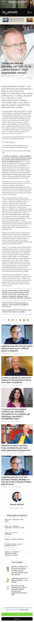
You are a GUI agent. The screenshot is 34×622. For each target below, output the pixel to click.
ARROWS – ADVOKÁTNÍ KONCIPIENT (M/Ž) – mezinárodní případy (12, 553)
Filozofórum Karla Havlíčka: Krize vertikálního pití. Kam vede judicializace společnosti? (16, 448)
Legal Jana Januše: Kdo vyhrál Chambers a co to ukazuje (19, 580)
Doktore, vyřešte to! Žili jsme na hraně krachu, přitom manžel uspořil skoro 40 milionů (19, 571)
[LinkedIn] (9, 320)
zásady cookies (24, 609)
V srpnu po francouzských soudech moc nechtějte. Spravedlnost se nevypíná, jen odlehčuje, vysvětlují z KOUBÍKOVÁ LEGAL (15, 414)
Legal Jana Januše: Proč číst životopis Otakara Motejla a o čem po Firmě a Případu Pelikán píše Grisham (16, 481)
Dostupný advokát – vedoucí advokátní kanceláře (13, 544)
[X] (16, 320)
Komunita (21, 76)
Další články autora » (17, 508)
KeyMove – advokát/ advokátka (14, 539)
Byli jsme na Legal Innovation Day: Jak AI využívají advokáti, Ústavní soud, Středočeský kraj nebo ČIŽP (19, 590)
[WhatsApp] (20, 320)
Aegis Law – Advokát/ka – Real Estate (14, 520)
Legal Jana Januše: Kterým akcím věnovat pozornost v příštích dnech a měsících (17, 20)
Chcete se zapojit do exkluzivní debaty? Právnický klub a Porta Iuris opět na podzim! (16, 380)
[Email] (28, 320)
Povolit (17, 614)
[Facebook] (12, 320)
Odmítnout (17, 619)
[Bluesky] (24, 320)
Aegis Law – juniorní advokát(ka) (11, 533)
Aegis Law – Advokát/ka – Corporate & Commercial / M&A (14, 527)
